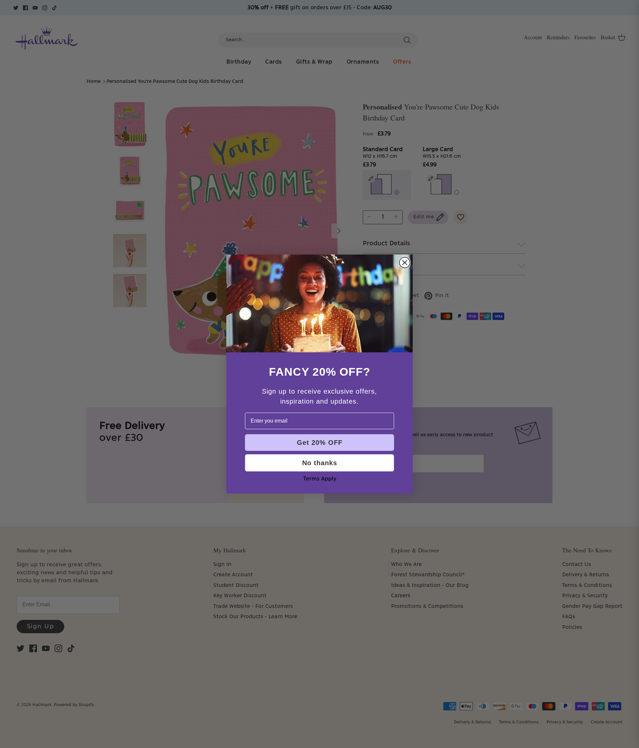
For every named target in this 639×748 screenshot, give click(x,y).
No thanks (319, 463)
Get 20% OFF (319, 442)
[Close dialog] (404, 262)
